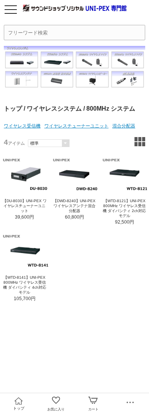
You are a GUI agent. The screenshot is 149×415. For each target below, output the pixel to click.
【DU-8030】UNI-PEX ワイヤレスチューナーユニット (25, 206)
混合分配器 (123, 125)
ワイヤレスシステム (54, 108)
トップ (13, 108)
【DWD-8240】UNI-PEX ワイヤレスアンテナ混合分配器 (74, 206)
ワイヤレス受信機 (22, 125)
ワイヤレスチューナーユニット (76, 125)
